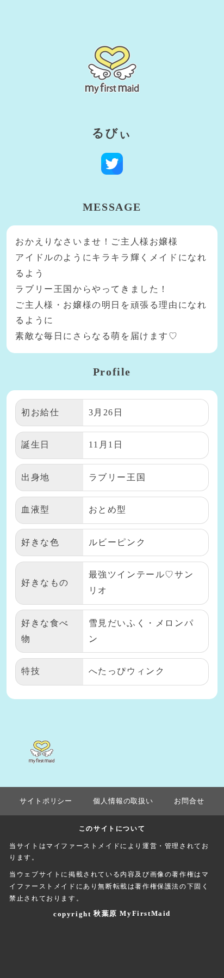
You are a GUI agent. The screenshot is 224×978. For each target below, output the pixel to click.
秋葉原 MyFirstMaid (132, 913)
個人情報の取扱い (123, 801)
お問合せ (189, 801)
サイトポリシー (46, 801)
